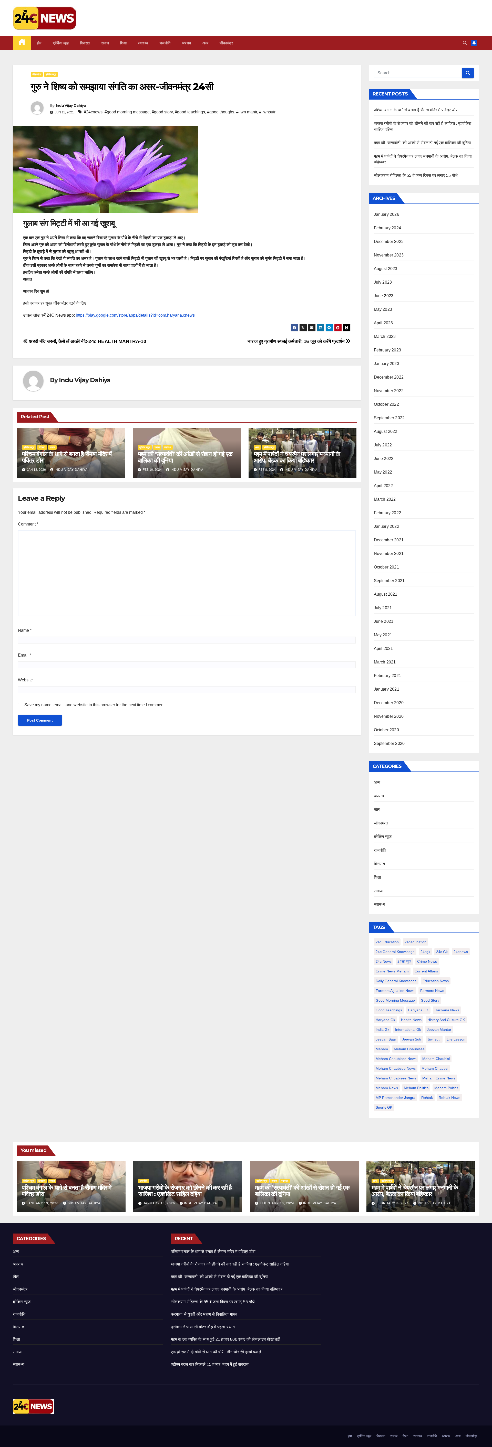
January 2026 (386, 214)
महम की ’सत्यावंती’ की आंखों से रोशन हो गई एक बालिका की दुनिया (185, 457)
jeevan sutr (412, 1039)
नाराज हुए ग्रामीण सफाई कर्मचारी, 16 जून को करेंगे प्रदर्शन (297, 341)
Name (25, 630)
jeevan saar (386, 1039)
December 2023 (389, 241)
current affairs (426, 971)
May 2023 (383, 309)
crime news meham (392, 971)
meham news (387, 1088)
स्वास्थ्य (143, 43)
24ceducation (415, 942)
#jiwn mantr (246, 112)
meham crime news (438, 1078)
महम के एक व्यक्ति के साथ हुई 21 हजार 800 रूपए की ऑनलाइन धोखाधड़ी (226, 1339)
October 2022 (386, 404)
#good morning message (127, 112)
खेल (377, 809)
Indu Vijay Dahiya (71, 105)
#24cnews (93, 112)
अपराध (186, 43)
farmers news (432, 991)
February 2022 (387, 513)
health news (411, 1020)
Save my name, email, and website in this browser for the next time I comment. (95, 705)
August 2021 (385, 594)
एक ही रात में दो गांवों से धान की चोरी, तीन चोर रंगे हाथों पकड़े (216, 1352)
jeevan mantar (439, 1029)
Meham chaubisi (436, 1059)
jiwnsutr (434, 1039)
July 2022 (383, 445)
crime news (427, 961)
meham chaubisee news (396, 1059)
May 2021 (383, 635)
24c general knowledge (395, 952)
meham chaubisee (409, 1049)
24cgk (425, 952)
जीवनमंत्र (226, 43)
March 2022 (385, 499)
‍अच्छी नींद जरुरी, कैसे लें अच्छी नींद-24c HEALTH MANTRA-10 (87, 341)
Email (24, 655)
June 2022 (384, 458)
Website (25, 680)
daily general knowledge (396, 981)
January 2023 (386, 363)
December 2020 (389, 703)
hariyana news (447, 1010)
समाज (105, 43)
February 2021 (387, 675)
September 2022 (389, 418)
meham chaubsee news (396, 1068)
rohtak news (449, 1098)
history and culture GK (446, 1020)
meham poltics (446, 1088)
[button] (465, 43)
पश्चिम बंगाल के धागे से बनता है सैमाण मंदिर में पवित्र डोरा (66, 457)
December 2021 (389, 540)
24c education (387, 942)
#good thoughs (220, 112)
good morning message (395, 1000)
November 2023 (389, 255)
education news (436, 981)
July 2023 (383, 282)
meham (382, 1049)
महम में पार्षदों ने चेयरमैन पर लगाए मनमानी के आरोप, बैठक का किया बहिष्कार (297, 457)
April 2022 (383, 486)
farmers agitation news (395, 991)
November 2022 (389, 391)
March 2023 (385, 336)
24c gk (442, 952)
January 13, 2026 (43, 1203)
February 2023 (387, 350)
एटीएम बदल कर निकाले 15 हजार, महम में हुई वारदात (210, 1364)
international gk (408, 1029)
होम (39, 43)
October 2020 (386, 730)
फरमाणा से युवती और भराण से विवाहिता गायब (204, 1314)
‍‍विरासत (85, 43)
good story (430, 1000)
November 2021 (389, 553)
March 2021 (385, 662)
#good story (162, 112)
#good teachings (190, 112)
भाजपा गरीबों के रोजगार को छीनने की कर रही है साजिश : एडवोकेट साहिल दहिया (185, 1191)
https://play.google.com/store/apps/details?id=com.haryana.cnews (135, 315)
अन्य (205, 43)
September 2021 (389, 580)
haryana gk (385, 1020)
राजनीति (165, 43)
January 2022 (386, 526)
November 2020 (389, 716)
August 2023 (385, 268)
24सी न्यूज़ (404, 961)
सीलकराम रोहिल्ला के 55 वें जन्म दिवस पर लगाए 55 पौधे (416, 175)
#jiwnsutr (267, 112)
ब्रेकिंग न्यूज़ (61, 43)
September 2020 (389, 743)
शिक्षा (123, 43)
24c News (384, 961)
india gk (382, 1029)
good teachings (389, 1010)
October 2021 (386, 567)
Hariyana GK (418, 1010)
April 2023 (383, 323)
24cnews (461, 952)
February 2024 (387, 228)
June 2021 (384, 621)
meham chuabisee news (396, 1078)
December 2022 (389, 377)
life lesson (456, 1039)
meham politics (416, 1088)
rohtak (427, 1098)
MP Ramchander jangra (395, 1098)
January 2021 (386, 689)
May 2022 (383, 472)
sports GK (384, 1107)
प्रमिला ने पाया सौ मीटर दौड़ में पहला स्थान (203, 1327)
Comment (28, 524)
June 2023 (384, 296)
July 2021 (383, 608)
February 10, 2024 (277, 1203)
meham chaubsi (435, 1068)
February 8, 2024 (393, 1203)
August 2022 (385, 431)
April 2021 (383, 648)
